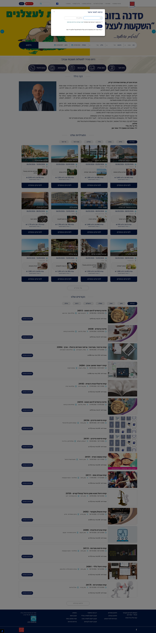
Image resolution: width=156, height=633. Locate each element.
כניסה (99, 26)
